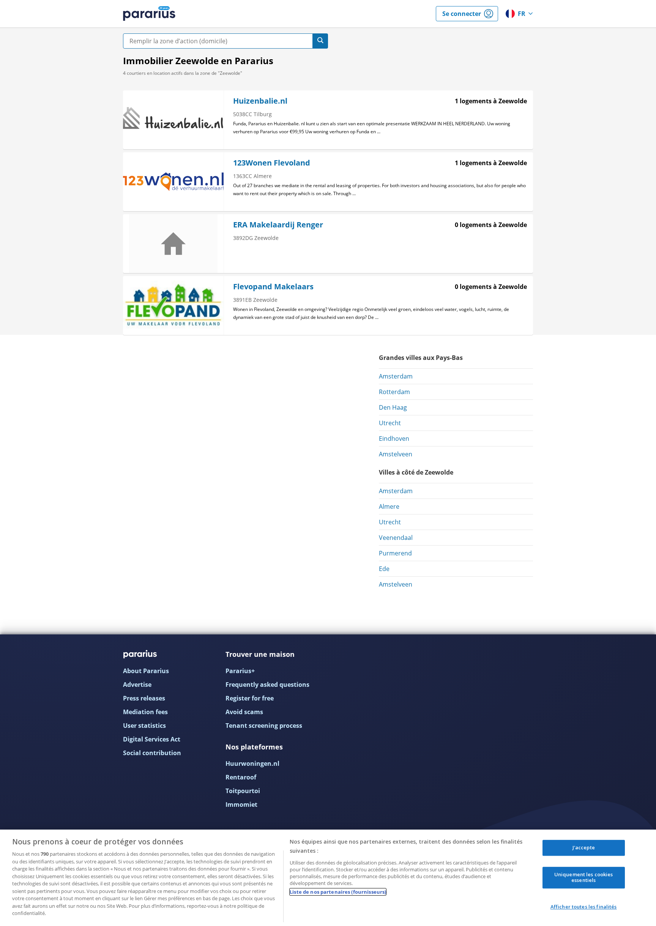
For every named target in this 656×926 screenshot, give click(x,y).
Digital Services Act (151, 739)
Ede (384, 569)
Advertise (137, 684)
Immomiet (241, 804)
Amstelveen (395, 454)
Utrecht (390, 423)
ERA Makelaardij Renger (278, 224)
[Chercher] (320, 41)
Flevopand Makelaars (273, 286)
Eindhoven (394, 438)
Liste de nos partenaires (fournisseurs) (338, 891)
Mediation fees (145, 712)
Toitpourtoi (243, 791)
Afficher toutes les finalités (583, 906)
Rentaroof (241, 777)
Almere (389, 506)
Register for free (250, 698)
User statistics (144, 725)
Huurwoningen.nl (252, 763)
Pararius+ (240, 671)
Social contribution (152, 753)
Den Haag (393, 407)
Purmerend (395, 553)
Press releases (144, 698)
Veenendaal (396, 537)
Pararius (149, 13)
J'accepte (583, 847)
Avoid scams (244, 712)
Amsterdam (396, 376)
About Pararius (146, 671)
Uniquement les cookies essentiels (583, 877)
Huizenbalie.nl (260, 101)
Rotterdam (394, 392)
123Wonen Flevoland (271, 163)
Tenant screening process (264, 725)
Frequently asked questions (267, 684)
